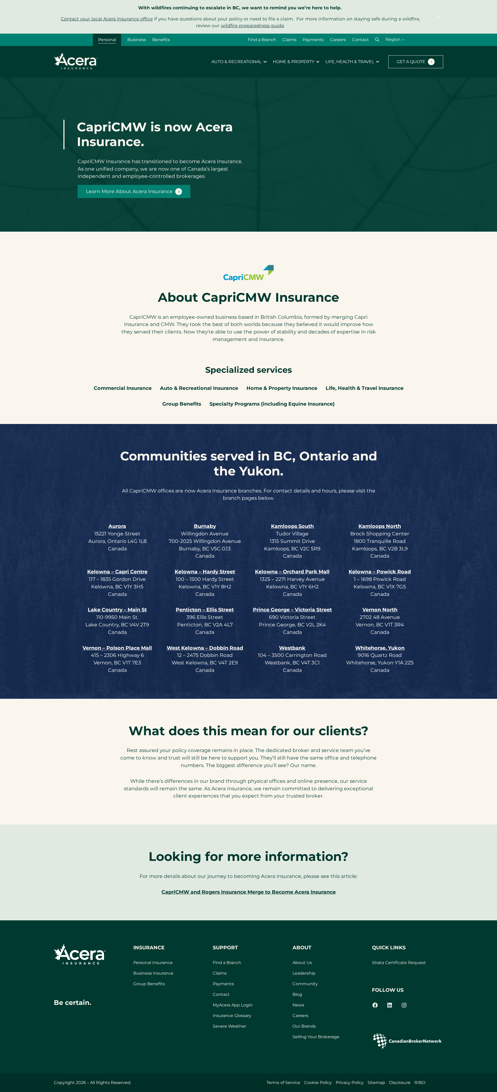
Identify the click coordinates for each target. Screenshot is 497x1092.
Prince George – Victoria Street (292, 609)
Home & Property (293, 61)
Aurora (117, 526)
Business (136, 39)
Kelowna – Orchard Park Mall (292, 571)
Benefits (161, 39)
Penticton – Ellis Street (205, 609)
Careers (338, 39)
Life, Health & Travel (349, 61)
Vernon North (379, 609)
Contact (360, 39)
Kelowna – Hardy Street (205, 571)
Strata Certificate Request (399, 962)
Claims (289, 39)
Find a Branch (262, 39)
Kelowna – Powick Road (380, 571)
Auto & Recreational (236, 61)
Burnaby (205, 526)
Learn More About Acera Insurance (129, 191)
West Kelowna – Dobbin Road (205, 648)
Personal (107, 39)
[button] (377, 40)
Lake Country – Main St (117, 609)
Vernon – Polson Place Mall (117, 648)
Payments (313, 39)
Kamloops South (292, 526)
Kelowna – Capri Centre (117, 571)
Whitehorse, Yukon (380, 648)
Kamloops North (380, 526)
